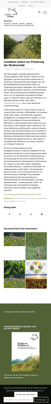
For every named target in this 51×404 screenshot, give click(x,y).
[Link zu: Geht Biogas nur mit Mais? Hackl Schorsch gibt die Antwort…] (14, 267)
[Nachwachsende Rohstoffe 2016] (22, 46)
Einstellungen (41, 400)
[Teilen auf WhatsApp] (31, 214)
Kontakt (30, 6)
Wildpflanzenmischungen (13, 103)
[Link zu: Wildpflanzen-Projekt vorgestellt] (36, 253)
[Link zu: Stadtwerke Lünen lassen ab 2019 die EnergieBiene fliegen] (36, 267)
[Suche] (38, 12)
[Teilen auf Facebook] (9, 214)
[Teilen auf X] (20, 214)
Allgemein (17, 69)
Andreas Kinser (29, 69)
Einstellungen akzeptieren (26, 394)
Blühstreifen (31, 198)
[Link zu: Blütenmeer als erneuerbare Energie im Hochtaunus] (14, 253)
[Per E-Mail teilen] (41, 214)
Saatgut (6, 201)
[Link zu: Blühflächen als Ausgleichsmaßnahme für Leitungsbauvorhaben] (14, 281)
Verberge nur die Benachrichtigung (19, 400)
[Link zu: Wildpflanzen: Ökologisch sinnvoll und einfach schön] (14, 239)
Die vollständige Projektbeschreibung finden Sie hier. (22, 194)
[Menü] (43, 12)
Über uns (22, 6)
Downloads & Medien (37, 2)
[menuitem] (13, 2)
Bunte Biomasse (13, 2)
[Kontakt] (21, 12)
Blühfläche (22, 198)
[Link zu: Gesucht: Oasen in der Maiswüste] (36, 239)
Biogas (15, 198)
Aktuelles (25, 2)
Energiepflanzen (41, 198)
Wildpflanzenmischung (17, 201)
